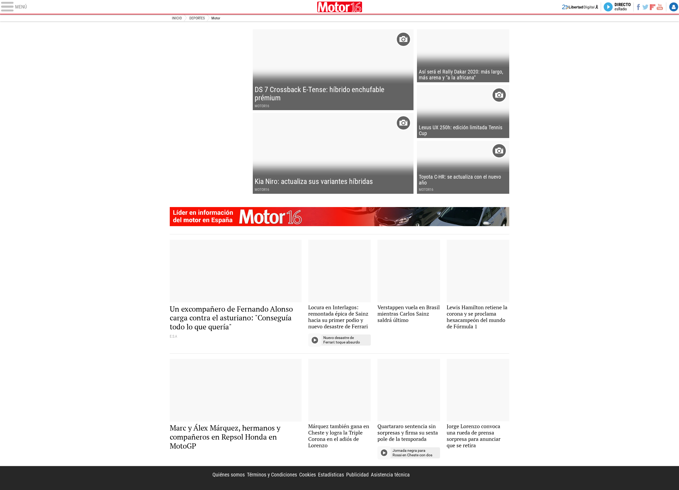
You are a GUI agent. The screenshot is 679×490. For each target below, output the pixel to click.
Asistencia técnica (390, 474)
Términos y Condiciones (272, 474)
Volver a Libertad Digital (580, 6)
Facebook (638, 6)
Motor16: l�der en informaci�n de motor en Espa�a (339, 216)
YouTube (659, 6)
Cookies (307, 474)
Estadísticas (331, 474)
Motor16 (339, 7)
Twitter (645, 6)
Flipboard (653, 6)
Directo (623, 6)
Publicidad (357, 474)
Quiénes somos (228, 474)
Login (673, 6)
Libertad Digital (463, 478)
